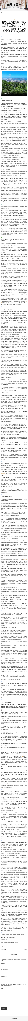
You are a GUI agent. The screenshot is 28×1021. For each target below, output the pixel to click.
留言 (2, 988)
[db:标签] (3, 946)
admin (5, 949)
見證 (14, 139)
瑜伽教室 (3, 473)
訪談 (22, 756)
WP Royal (15, 1018)
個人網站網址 (4, 976)
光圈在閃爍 (14, 4)
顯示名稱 (3, 963)
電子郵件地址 (4, 969)
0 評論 (25, 949)
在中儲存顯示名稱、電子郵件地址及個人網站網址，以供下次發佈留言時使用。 (14, 984)
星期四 (14, 19)
